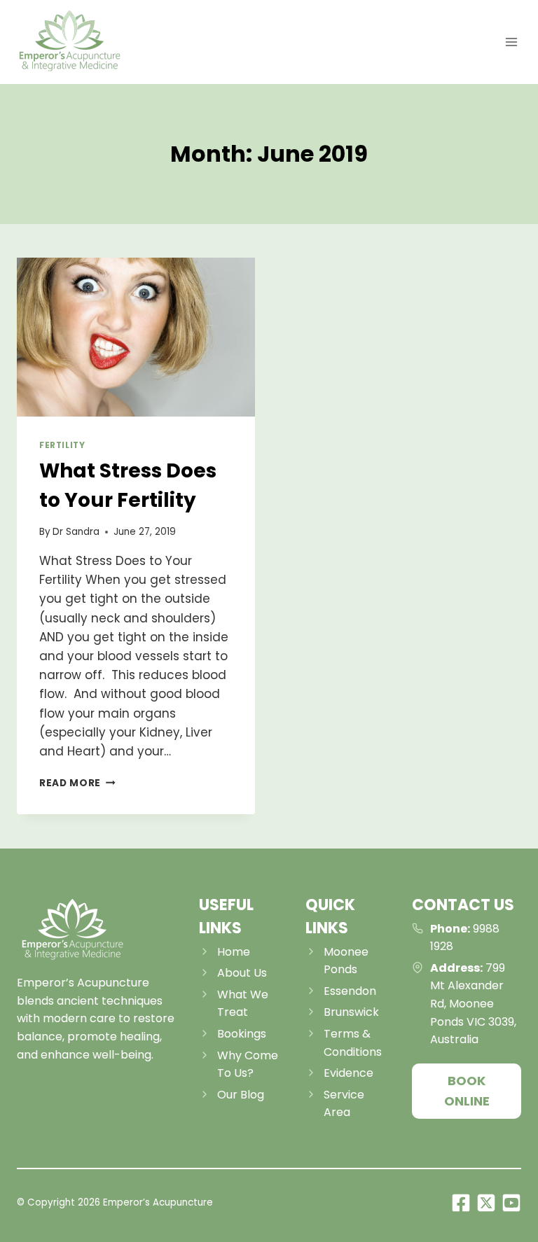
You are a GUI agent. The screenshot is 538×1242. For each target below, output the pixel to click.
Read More (77, 783)
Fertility (62, 445)
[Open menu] (511, 42)
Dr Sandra (76, 531)
